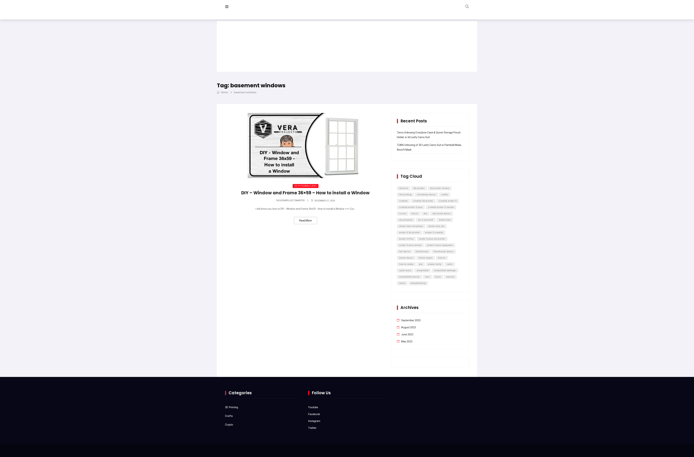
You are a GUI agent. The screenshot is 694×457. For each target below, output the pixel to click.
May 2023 (406, 341)
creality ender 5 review (441, 207)
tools (438, 277)
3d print (403, 188)
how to (441, 258)
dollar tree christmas (411, 226)
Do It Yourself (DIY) (305, 186)
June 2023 (407, 334)
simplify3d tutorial (409, 277)
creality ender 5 (448, 201)
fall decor (404, 251)
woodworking (418, 283)
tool (427, 277)
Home (224, 92)
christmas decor (426, 194)
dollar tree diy (436, 226)
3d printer (419, 188)
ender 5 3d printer (409, 232)
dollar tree (445, 220)
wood (402, 283)
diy (425, 213)
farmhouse (422, 251)
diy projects (406, 220)
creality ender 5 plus (411, 207)
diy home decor (442, 213)
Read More (305, 220)
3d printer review (439, 188)
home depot (425, 258)
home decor (406, 258)
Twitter (312, 428)
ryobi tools (405, 270)
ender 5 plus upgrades (440, 245)
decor (415, 213)
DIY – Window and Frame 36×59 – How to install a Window (305, 193)
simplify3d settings (445, 270)
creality (403, 201)
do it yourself (425, 220)
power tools (434, 264)
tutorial (450, 277)
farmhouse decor (443, 251)
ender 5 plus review (410, 245)
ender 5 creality (434, 232)
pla (421, 264)
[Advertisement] (347, 46)
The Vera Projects (252, 7)
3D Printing (231, 407)
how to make (406, 264)
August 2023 (408, 327)
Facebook (314, 414)
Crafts (229, 416)
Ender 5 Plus (406, 239)
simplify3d (423, 270)
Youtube (313, 407)
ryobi (450, 264)
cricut (402, 213)
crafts (444, 194)
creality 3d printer (423, 201)
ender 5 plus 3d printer (432, 239)
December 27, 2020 (324, 200)
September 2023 (411, 320)
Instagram (314, 421)
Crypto (229, 424)
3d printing (405, 194)
